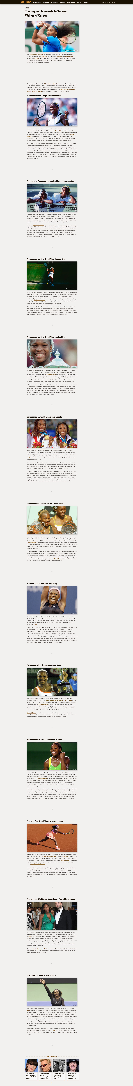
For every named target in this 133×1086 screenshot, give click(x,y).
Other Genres (54, 2)
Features (85, 2)
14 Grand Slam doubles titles (51, 84)
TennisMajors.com (60, 131)
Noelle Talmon (29, 18)
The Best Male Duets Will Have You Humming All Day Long (59, 1076)
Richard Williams (31, 713)
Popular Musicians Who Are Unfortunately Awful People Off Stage (45, 1076)
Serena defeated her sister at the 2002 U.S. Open (59, 700)
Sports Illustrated (31, 542)
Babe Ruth (44, 56)
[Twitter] (107, 2)
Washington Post (40, 300)
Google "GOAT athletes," (36, 54)
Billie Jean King (65, 860)
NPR (54, 1030)
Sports (27, 7)
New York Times (39, 225)
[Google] (112, 2)
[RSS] (114, 2)
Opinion (79, 2)
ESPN (35, 624)
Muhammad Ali (69, 56)
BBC (30, 936)
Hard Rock (46, 2)
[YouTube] (103, 2)
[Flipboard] (109, 2)
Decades (62, 2)
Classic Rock (37, 2)
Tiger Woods (59, 56)
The (34, 225)
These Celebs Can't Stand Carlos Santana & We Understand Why (72, 1076)
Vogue (28, 1010)
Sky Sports (66, 856)
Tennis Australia (42, 778)
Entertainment (71, 2)
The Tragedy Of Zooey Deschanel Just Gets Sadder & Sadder (31, 1076)
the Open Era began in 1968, (49, 856)
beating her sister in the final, (41, 948)
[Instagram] (105, 2)
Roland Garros (58, 559)
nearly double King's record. (37, 864)
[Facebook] (100, 2)
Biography (36, 58)
